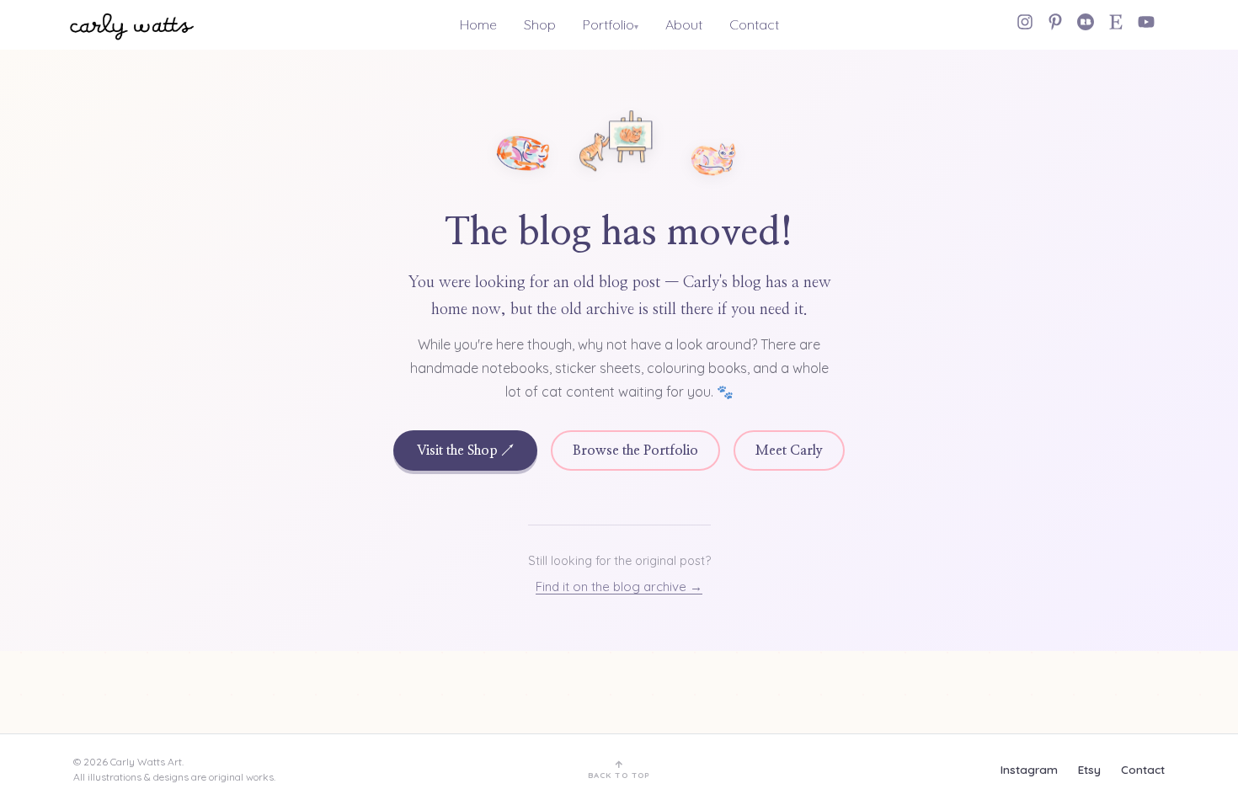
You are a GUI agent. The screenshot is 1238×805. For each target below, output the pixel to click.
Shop (540, 24)
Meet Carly (789, 450)
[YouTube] (1146, 21)
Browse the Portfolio (635, 450)
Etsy (1089, 769)
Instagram (1029, 769)
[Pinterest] (1055, 21)
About (683, 24)
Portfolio (608, 24)
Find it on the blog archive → (619, 586)
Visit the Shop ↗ (465, 450)
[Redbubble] (1085, 21)
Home (478, 24)
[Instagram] (1025, 21)
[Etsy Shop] (1115, 21)
